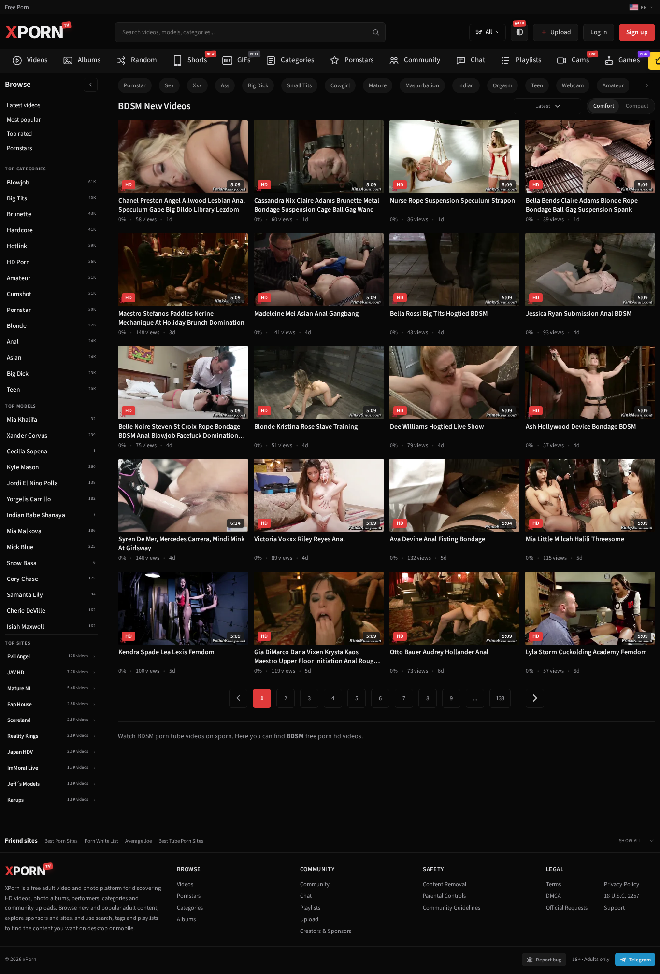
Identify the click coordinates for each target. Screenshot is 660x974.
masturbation (422, 85)
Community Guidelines (451, 907)
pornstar (135, 85)
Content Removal (444, 884)
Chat (306, 895)
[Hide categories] (91, 85)
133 (500, 698)
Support (614, 907)
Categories (190, 907)
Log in (598, 32)
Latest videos (23, 105)
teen (537, 85)
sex (169, 85)
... (475, 698)
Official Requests (567, 907)
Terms (553, 884)
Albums (186, 919)
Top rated (19, 133)
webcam (573, 85)
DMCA (553, 895)
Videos (185, 884)
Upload (309, 919)
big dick (258, 85)
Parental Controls (444, 895)
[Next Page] (535, 698)
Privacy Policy (621, 884)
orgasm (502, 85)
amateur (613, 85)
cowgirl (340, 85)
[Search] (375, 32)
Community (315, 884)
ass (225, 85)
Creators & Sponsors (325, 931)
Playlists (310, 907)
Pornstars (19, 148)
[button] (650, 86)
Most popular (24, 119)
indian (466, 85)
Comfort (603, 106)
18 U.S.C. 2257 (621, 895)
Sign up (637, 32)
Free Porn (17, 7)
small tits (299, 85)
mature (378, 85)
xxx (197, 85)
